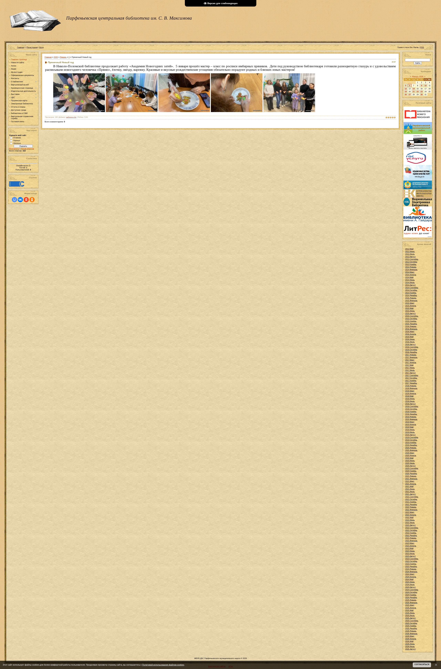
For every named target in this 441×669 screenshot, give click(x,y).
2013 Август (410, 257)
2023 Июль (410, 553)
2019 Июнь (410, 430)
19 (406, 92)
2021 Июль (410, 492)
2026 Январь (410, 631)
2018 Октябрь (411, 409)
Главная (20, 47)
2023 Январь (410, 538)
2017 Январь (410, 355)
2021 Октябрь (411, 499)
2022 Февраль (411, 510)
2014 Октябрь (411, 290)
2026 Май (409, 641)
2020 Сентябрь (411, 468)
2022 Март (409, 512)
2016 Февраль (411, 329)
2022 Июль (410, 522)
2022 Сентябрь (411, 528)
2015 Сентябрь (411, 316)
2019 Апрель (410, 424)
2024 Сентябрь (411, 590)
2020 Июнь (410, 461)
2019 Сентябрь (411, 437)
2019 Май (409, 427)
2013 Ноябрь (410, 264)
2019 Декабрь (411, 445)
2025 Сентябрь (411, 621)
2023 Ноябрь (410, 564)
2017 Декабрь (411, 383)
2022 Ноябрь (410, 533)
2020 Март (409, 453)
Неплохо (17, 143)
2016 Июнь (410, 339)
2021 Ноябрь (410, 502)
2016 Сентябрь (411, 347)
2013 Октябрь (411, 262)
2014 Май (409, 277)
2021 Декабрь (411, 504)
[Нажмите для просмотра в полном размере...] (79, 111)
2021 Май (409, 486)
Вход (41, 47)
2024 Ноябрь (410, 595)
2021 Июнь (410, 489)
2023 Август (410, 556)
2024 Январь (410, 569)
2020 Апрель (410, 455)
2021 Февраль (411, 479)
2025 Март (409, 605)
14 (414, 89)
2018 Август (410, 404)
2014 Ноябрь (410, 293)
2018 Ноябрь (410, 411)
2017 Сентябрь (411, 375)
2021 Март (409, 481)
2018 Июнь (410, 399)
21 (414, 92)
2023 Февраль (411, 541)
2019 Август (410, 435)
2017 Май (409, 365)
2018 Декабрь (411, 414)
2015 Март (409, 303)
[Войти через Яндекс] (26, 199)
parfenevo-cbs (71, 117)
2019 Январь (410, 417)
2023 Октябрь (411, 561)
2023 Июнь (410, 551)
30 (422, 94)
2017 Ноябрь (410, 381)
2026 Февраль (411, 634)
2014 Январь (410, 267)
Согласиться (421, 664)
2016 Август (410, 344)
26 (406, 94)
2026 (56, 57)
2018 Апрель (410, 393)
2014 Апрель (410, 275)
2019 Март (409, 422)
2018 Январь (410, 386)
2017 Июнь (410, 368)
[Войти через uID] (14, 199)
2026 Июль (410, 646)
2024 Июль (410, 584)
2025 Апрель (410, 608)
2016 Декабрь (411, 352)
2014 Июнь (410, 280)
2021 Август (410, 494)
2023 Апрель (410, 546)
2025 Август (410, 618)
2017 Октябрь (411, 378)
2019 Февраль (411, 419)
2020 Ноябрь (410, 471)
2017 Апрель (410, 362)
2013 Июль (410, 254)
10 (425, 86)
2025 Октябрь (411, 623)
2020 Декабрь (411, 473)
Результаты (14, 149)
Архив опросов (27, 149)
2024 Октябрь (411, 592)
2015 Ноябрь (410, 321)
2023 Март (409, 543)
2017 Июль (410, 370)
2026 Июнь (410, 644)
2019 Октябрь (411, 440)
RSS (422, 47)
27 (410, 94)
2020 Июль (410, 463)
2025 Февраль (411, 603)
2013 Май (409, 249)
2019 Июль (410, 432)
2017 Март (409, 360)
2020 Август (410, 466)
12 (406, 89)
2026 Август (410, 649)
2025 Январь (410, 600)
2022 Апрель (410, 515)
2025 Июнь (410, 613)
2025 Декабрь (411, 628)
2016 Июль (410, 342)
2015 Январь (410, 298)
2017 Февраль (411, 357)
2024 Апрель (410, 577)
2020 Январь (410, 448)
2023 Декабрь (411, 566)
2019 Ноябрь (410, 442)
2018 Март (409, 391)
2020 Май (409, 458)
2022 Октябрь (411, 530)
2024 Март (409, 574)
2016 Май (409, 337)
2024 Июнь (410, 582)
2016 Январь (410, 326)
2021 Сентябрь (411, 497)
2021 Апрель (410, 484)
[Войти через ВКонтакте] (20, 199)
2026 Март (409, 636)
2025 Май (409, 610)
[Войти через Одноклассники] (32, 199)
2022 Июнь (410, 520)
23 (422, 92)
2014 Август (410, 285)
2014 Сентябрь (411, 288)
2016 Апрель (410, 334)
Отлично (17, 138)
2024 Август (410, 587)
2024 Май (409, 579)
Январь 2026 (417, 77)
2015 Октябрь (411, 319)
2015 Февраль (411, 300)
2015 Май (409, 308)
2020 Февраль (411, 450)
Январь (63, 57)
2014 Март (409, 272)
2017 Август (410, 373)
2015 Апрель (410, 306)
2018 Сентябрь (411, 406)
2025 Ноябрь (410, 626)
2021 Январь (410, 476)
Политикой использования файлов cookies (163, 665)
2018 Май (409, 396)
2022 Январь (410, 507)
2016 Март (409, 331)
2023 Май (409, 548)
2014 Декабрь (411, 295)
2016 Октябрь (411, 350)
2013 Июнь (410, 251)
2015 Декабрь (411, 324)
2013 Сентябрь (411, 259)
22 (418, 92)
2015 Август (410, 313)
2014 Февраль (411, 269)
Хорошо (16, 140)
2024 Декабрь (411, 597)
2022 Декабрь (411, 535)
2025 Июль (410, 615)
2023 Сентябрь (411, 559)
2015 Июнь (410, 311)
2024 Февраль (411, 572)
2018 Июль (410, 401)
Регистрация (32, 47)
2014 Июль (410, 282)
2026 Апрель (410, 639)
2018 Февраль (411, 388)
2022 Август (410, 525)
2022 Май (409, 517)
